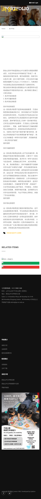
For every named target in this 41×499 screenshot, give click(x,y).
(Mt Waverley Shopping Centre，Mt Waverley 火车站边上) (20, 299)
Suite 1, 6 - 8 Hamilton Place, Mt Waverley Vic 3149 (17, 296)
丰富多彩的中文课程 (14, 233)
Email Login (34, 3)
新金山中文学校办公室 (13, 294)
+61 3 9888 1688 (17, 288)
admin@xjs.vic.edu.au (17, 302)
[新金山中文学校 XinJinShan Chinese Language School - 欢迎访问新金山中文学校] (10, 10)
